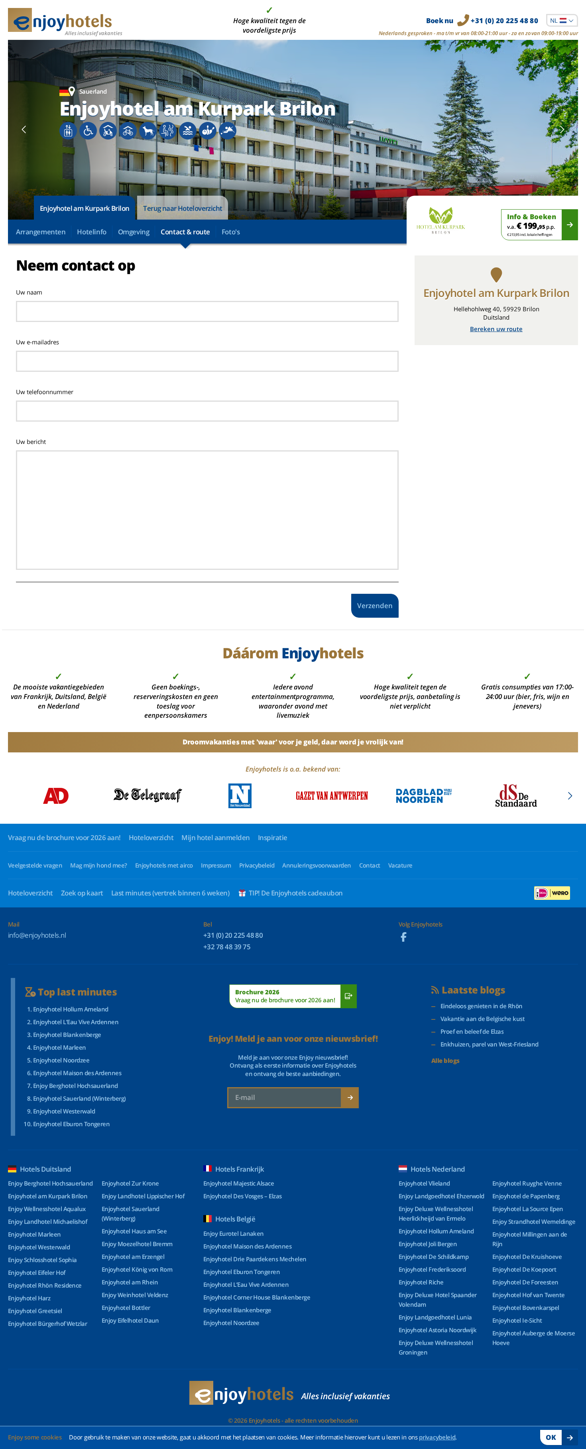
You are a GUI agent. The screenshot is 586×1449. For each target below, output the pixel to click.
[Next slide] (561, 129)
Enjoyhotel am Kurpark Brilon (84, 208)
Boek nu (482, 20)
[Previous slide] (24, 129)
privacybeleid (437, 1437)
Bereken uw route (496, 329)
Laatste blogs (473, 990)
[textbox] (562, 20)
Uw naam (29, 292)
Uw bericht (31, 442)
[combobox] (562, 20)
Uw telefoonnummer (44, 392)
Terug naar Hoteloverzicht (182, 208)
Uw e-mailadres (37, 342)
